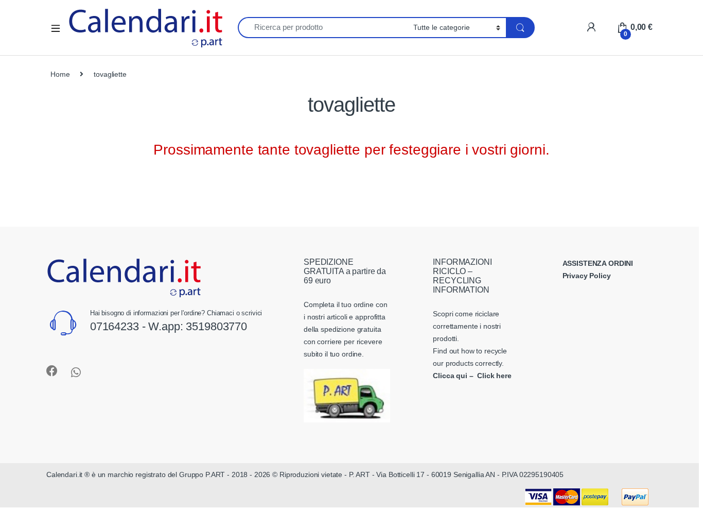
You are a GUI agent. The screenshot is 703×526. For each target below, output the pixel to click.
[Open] (59, 28)
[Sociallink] (52, 371)
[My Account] (591, 27)
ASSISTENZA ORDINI (598, 263)
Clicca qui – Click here (472, 375)
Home (59, 74)
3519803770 (216, 326)
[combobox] (323, 27)
